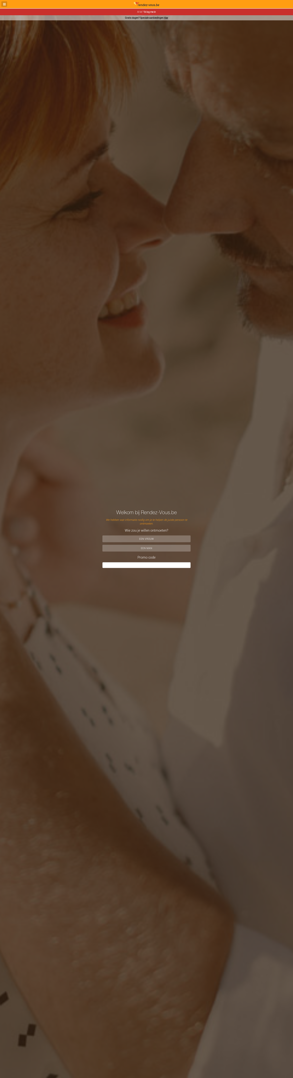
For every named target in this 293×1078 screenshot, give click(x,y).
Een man (146, 548)
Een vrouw (146, 538)
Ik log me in (150, 11)
